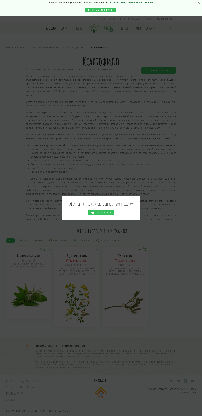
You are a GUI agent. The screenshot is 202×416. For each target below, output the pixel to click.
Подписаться (102, 212)
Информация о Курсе (100, 10)
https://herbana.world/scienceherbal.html (131, 2)
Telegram (127, 204)
